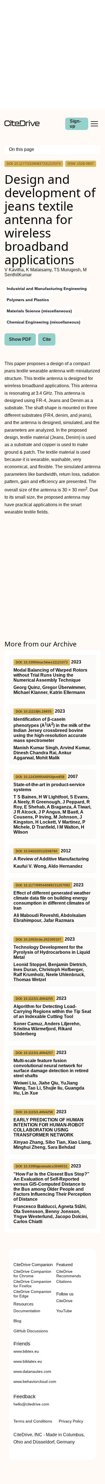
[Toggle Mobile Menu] (94, 124)
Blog (17, 1321)
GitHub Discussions (30, 1331)
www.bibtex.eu (26, 1351)
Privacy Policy (71, 1421)
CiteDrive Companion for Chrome (32, 1273)
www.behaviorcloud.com (34, 1381)
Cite (47, 339)
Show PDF (20, 339)
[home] (21, 124)
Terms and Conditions (32, 1421)
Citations (64, 1281)
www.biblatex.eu (27, 1361)
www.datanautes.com (32, 1371)
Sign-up (75, 124)
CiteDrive (64, 1300)
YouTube (64, 1311)
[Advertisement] (52, 54)
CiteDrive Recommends (68, 1273)
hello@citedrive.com (31, 1404)
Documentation (26, 1311)
